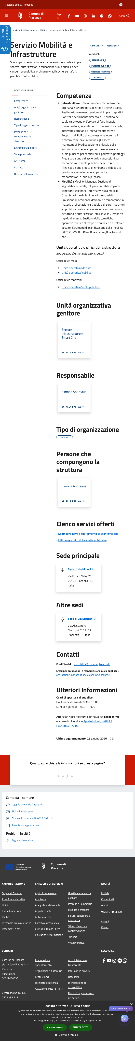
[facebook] (104, 960)
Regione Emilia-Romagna (19, 5)
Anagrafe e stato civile (47, 905)
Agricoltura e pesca (45, 893)
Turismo (72, 937)
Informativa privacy (79, 971)
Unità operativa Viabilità (76, 272)
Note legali (74, 977)
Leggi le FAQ (42, 977)
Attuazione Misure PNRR (49, 989)
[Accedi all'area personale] (120, 4)
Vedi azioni (112, 45)
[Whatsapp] (108, 16)
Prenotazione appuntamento (43, 962)
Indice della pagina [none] (23, 90)
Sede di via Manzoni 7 (82, 618)
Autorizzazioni (43, 917)
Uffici (42, 30)
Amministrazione (25, 30)
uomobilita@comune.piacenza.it (92, 664)
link (99, 1020)
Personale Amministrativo (16, 923)
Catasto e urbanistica (47, 923)
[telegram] (119, 960)
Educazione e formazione (49, 935)
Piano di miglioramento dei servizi (81, 995)
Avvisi (104, 905)
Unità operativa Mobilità (76, 268)
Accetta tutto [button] (54, 1027)
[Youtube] (75, 16)
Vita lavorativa (76, 943)
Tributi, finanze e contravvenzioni (77, 928)
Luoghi (105, 921)
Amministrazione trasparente (77, 962)
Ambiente (40, 899)
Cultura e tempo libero (47, 929)
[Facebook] (67, 16)
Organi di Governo (12, 893)
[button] (128, 16)
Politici (6, 917)
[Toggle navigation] (7, 15)
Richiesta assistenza (46, 983)
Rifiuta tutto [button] (81, 1027)
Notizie (105, 893)
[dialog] (67, 1021)
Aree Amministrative (13, 899)
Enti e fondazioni (11, 911)
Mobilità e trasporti (79, 910)
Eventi (104, 927)
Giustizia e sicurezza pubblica (79, 895)
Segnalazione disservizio (48, 971)
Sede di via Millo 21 (80, 569)
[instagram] (114, 960)
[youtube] (109, 960)
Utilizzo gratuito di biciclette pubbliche (82, 540)
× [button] (131, 1004)
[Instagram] (84, 16)
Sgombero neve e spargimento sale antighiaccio (88, 533)
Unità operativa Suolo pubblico (81, 287)
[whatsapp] (125, 960)
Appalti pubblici (43, 911)
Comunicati (107, 899)
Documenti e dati (11, 929)
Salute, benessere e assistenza (79, 918)
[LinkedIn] (92, 16)
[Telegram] (100, 16)
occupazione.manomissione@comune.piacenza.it (83, 675)
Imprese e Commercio (80, 904)
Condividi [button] (95, 45)
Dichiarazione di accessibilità (77, 985)
